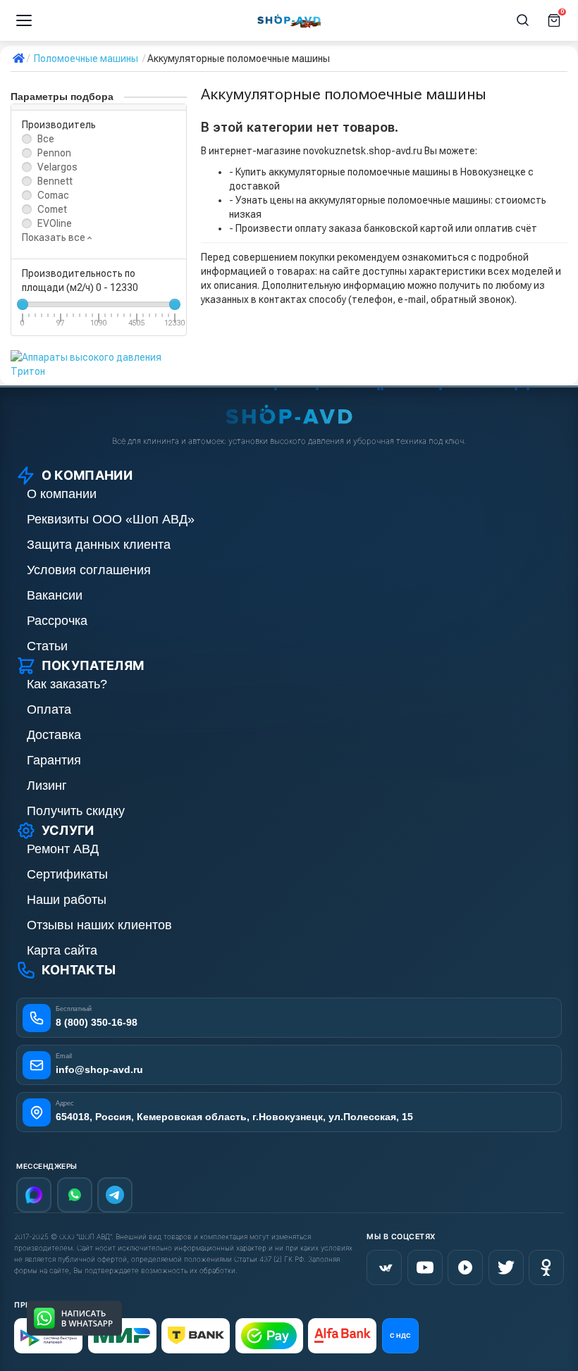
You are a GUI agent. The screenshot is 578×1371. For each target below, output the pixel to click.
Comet (52, 209)
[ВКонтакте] (384, 1267)
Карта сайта (62, 950)
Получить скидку (76, 811)
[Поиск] (523, 20)
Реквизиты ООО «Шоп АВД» (111, 519)
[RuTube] (465, 1267)
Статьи (47, 646)
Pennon (54, 153)
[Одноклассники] (546, 1267)
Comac (53, 195)
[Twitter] (506, 1267)
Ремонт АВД (63, 849)
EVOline (54, 223)
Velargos (57, 167)
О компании (62, 494)
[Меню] (24, 20)
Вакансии (54, 595)
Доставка (54, 735)
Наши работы (66, 900)
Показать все (54, 237)
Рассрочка (57, 621)
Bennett (55, 181)
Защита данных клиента (99, 545)
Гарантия (54, 760)
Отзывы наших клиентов (99, 925)
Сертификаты (67, 874)
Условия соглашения (89, 570)
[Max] (33, 1194)
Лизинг (47, 785)
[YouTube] (425, 1267)
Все (45, 138)
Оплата (49, 709)
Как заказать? (67, 684)
